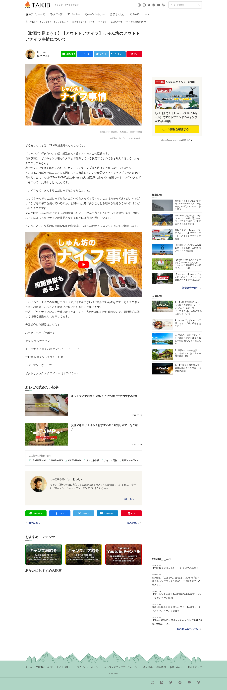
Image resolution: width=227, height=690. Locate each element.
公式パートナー (96, 14)
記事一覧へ (129, 499)
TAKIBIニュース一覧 (187, 628)
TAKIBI (32, 22)
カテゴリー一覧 (37, 14)
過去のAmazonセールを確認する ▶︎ (177, 140)
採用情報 (161, 667)
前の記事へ (34, 523)
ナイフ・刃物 (110, 460)
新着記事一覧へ (190, 287)
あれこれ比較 (92, 460)
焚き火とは (119, 14)
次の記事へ (133, 523)
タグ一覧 (57, 14)
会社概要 (148, 667)
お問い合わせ (177, 667)
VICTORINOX (74, 460)
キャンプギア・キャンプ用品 (52, 22)
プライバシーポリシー (88, 667)
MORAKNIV (57, 460)
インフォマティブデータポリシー (121, 667)
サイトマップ (195, 667)
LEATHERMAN (39, 460)
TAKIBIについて (44, 667)
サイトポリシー (65, 667)
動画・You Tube (130, 460)
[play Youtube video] (83, 264)
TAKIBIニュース (141, 14)
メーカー (75, 14)
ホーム (28, 667)
